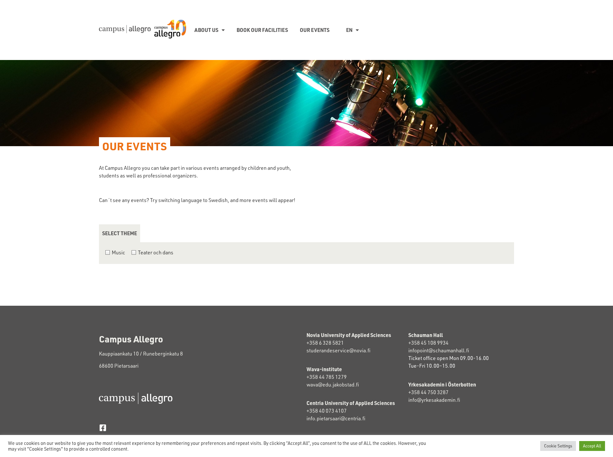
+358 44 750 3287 (434, 392)
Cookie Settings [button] (558, 445)
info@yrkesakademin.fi (434, 400)
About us (206, 29)
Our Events (314, 29)
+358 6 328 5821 (325, 343)
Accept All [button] (592, 445)
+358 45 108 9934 (428, 343)
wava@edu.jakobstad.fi (332, 384)
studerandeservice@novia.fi (338, 350)
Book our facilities (262, 29)
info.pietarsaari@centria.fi (335, 418)
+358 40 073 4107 (326, 411)
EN (349, 29)
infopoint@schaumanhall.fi (438, 350)
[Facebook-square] (102, 427)
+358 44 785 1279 (326, 377)
